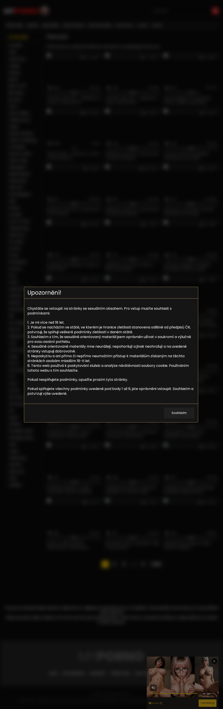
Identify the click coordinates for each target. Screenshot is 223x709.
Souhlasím (179, 413)
